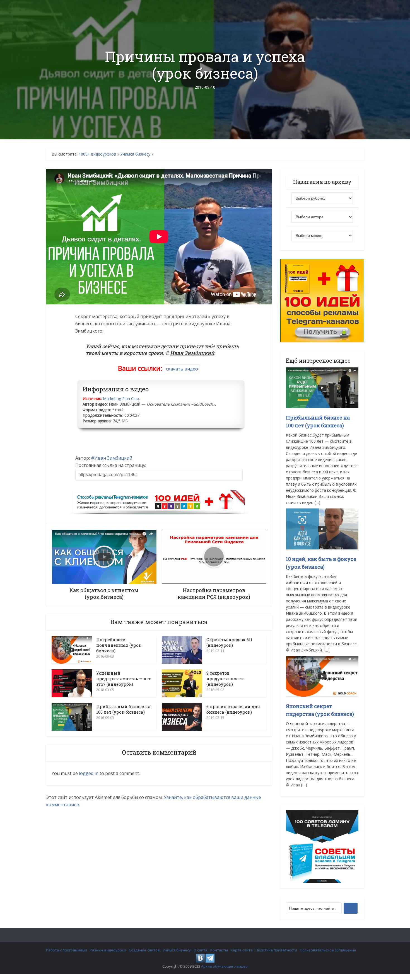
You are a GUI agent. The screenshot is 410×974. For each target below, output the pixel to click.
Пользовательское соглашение (328, 950)
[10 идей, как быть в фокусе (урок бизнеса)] (322, 528)
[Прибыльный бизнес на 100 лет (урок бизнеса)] (322, 387)
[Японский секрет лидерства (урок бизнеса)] (322, 675)
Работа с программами (66, 950)
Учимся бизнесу (135, 154)
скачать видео (182, 369)
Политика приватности (276, 950)
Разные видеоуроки (108, 950)
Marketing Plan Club (121, 398)
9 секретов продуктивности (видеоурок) (225, 678)
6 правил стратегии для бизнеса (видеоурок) (233, 709)
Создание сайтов (144, 950)
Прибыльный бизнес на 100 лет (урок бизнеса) (123, 709)
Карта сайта (242, 950)
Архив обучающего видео (224, 966)
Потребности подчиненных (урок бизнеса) (118, 645)
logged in (88, 773)
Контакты (219, 950)
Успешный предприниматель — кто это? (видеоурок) (123, 678)
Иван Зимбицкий (113, 458)
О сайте (201, 950)
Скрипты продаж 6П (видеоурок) (229, 642)
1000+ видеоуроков (97, 154)
